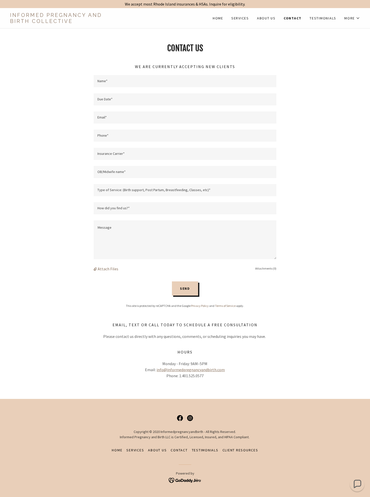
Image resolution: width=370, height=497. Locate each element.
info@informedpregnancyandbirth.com (191, 369)
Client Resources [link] (240, 450)
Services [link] (240, 18)
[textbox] (185, 81)
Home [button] (117, 450)
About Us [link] (266, 18)
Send (185, 288)
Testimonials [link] (323, 18)
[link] (97, 21)
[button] (352, 18)
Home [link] (218, 18)
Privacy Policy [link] (200, 306)
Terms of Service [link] (225, 306)
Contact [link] (293, 18)
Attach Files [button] (108, 268)
